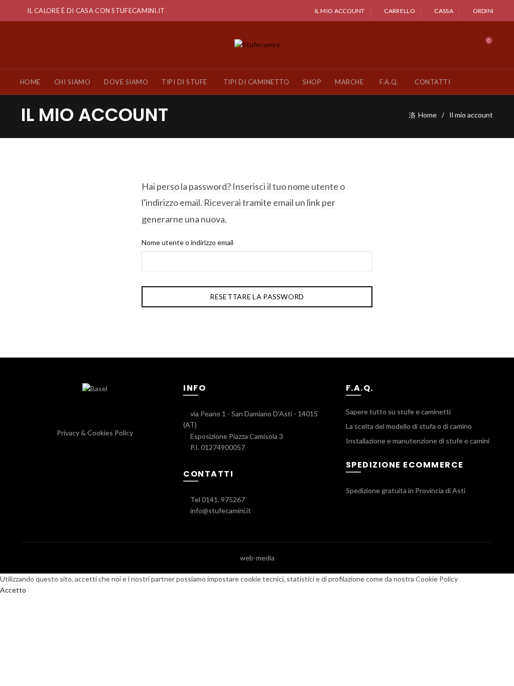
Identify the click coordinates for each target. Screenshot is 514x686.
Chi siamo (72, 82)
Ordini (483, 11)
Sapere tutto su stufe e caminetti (398, 411)
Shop (312, 82)
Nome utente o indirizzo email (187, 242)
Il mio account (340, 11)
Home (30, 82)
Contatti (432, 82)
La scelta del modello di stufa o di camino (409, 426)
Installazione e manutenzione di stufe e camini (417, 440)
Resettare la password (257, 296)
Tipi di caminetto (256, 82)
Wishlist (488, 40)
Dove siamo (126, 82)
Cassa (443, 11)
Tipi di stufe (184, 82)
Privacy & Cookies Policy (95, 432)
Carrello (399, 11)
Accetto (13, 590)
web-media (257, 557)
